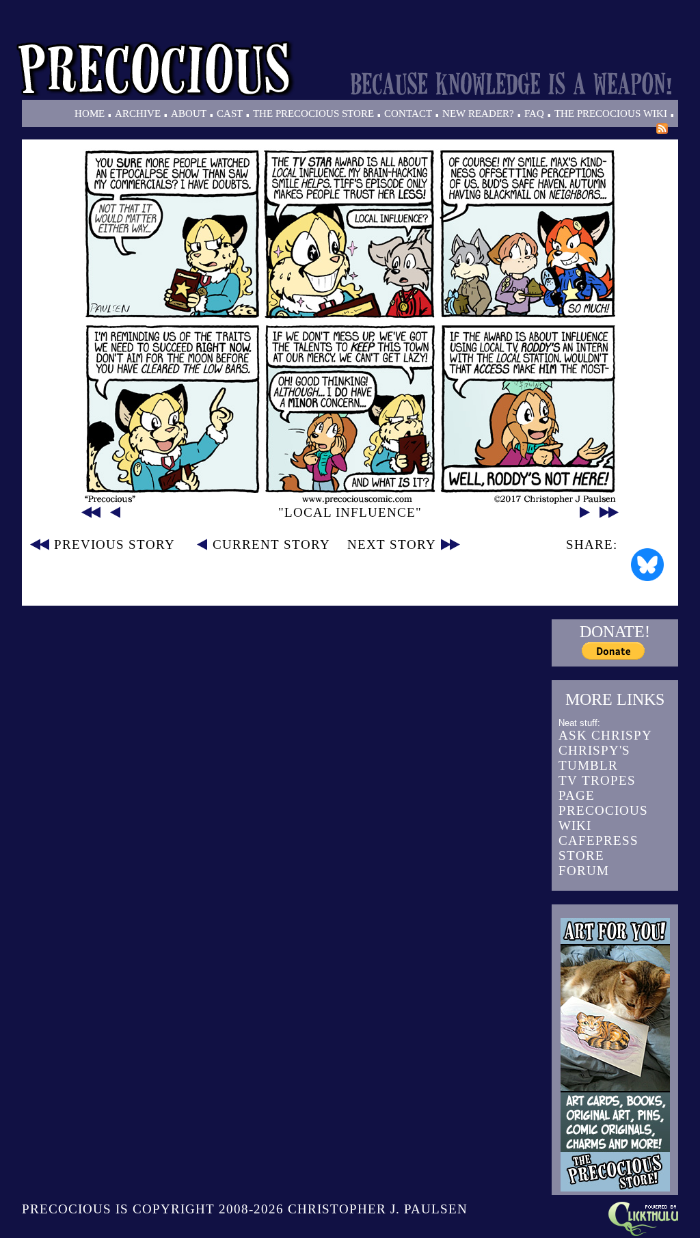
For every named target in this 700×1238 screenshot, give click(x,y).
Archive (138, 113)
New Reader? (478, 113)
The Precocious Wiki (610, 113)
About (188, 113)
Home (90, 113)
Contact (408, 113)
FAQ (534, 113)
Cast (230, 113)
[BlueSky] (647, 564)
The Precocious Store (313, 113)
